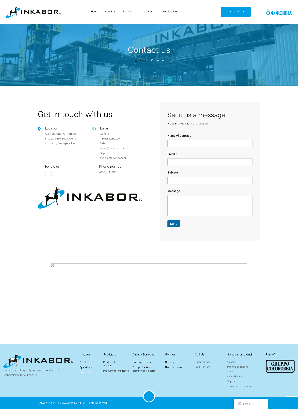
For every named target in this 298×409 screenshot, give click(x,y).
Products (127, 12)
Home (94, 12)
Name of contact (180, 135)
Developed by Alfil (71, 403)
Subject (172, 172)
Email (172, 154)
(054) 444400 (108, 172)
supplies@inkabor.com (113, 158)
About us (110, 12)
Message (173, 191)
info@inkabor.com (111, 138)
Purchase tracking (143, 362)
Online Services (169, 12)
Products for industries (116, 371)
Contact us (157, 60)
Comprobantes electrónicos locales (144, 369)
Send (173, 223)
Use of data (171, 362)
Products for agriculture (110, 364)
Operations (146, 12)
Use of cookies (173, 367)
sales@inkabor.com (112, 148)
